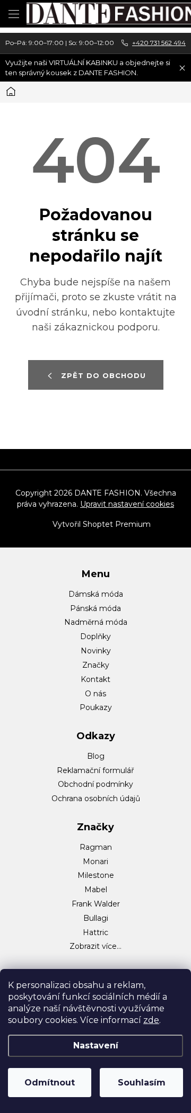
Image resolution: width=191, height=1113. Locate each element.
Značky (95, 665)
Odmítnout (49, 1083)
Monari (95, 861)
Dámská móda (95, 594)
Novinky (96, 651)
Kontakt (95, 679)
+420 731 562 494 (159, 43)
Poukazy (96, 707)
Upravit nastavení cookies (127, 504)
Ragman (96, 847)
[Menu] (14, 14)
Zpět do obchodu (103, 375)
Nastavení (95, 1045)
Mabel (95, 889)
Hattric (95, 932)
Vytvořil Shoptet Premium (102, 524)
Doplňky (95, 636)
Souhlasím (142, 1083)
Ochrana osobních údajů (95, 798)
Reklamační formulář (95, 770)
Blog (96, 756)
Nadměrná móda (95, 622)
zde (151, 1020)
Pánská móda (95, 608)
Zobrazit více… (95, 946)
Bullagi (95, 918)
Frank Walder (96, 904)
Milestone (95, 875)
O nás (95, 693)
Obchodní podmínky (95, 784)
